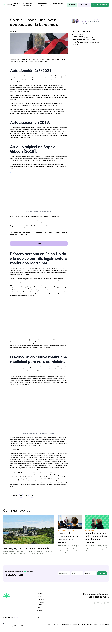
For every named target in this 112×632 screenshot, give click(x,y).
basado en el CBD (46, 109)
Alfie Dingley (38, 461)
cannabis (14, 82)
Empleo (39, 596)
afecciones (48, 286)
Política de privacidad (40, 617)
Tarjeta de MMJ (16, 5)
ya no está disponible (30, 82)
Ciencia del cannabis (90, 530)
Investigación (58, 4)
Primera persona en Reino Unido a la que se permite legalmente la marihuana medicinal (84, 40)
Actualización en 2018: (78, 36)
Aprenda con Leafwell (42, 5)
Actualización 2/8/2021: (78, 34)
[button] (32, 496)
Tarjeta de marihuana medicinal (66, 530)
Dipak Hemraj (91, 20)
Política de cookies (43, 613)
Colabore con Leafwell (41, 603)
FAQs (38, 607)
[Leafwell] (7, 4)
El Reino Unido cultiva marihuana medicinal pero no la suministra (85, 43)
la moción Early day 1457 (57, 441)
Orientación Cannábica (27, 5)
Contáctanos (41, 599)
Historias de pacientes (9, 546)
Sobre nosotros (41, 593)
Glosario (39, 610)
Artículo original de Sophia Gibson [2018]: (83, 37)
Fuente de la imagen (46, 211)
